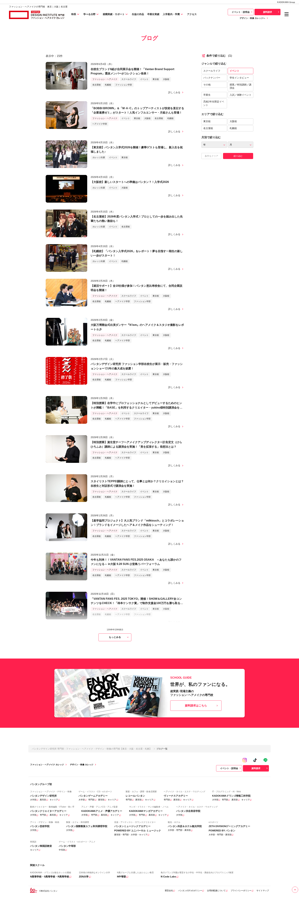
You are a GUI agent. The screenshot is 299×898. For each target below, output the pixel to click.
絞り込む (238, 156)
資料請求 (267, 12)
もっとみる (115, 637)
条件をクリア (211, 156)
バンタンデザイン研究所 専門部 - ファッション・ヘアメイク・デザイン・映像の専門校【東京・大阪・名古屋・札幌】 (92, 749)
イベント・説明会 (241, 12)
